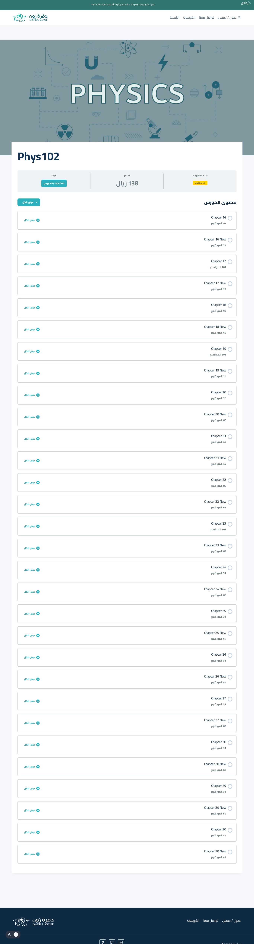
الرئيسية (174, 17)
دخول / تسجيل (227, 17)
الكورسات (189, 17)
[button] (246, 3)
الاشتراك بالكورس (54, 183)
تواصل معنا (206, 17)
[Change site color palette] (13, 934)
